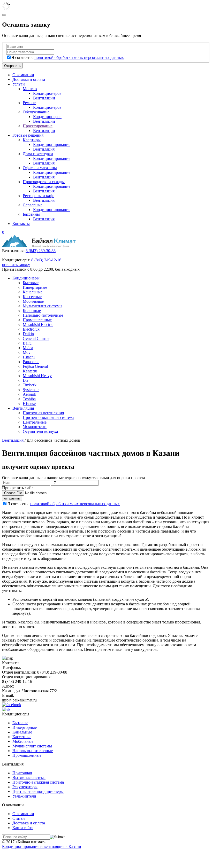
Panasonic (31, 362)
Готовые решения (27, 135)
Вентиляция (44, 149)
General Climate (36, 338)
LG (25, 380)
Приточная (22, 773)
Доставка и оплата (28, 79)
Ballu (27, 343)
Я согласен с (67, 57)
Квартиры (32, 140)
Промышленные (37, 320)
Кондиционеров (47, 93)
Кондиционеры (26, 278)
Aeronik (29, 394)
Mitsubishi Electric (38, 324)
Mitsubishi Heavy (37, 375)
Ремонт (29, 102)
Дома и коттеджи (38, 154)
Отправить (12, 66)
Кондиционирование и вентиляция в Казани (41, 846)
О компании (23, 75)
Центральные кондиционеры (38, 791)
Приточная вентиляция (43, 413)
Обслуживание (36, 112)
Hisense (29, 403)
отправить (12, 498)
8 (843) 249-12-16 (46, 260)
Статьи (18, 818)
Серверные (32, 205)
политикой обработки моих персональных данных (79, 57)
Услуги (18, 84)
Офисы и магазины (40, 168)
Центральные (35, 422)
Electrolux (31, 329)
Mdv (27, 352)
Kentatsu (30, 371)
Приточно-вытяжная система (48, 417)
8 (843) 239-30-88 (41, 250)
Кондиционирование (51, 144)
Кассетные (32, 296)
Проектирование (37, 126)
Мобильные (33, 301)
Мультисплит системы (42, 306)
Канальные (32, 292)
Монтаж (30, 89)
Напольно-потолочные (43, 315)
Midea (28, 348)
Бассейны (31, 214)
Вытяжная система (29, 777)
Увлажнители (35, 427)
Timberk (29, 385)
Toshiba (29, 399)
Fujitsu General (35, 366)
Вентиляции (44, 98)
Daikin (28, 334)
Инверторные (35, 287)
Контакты (21, 223)
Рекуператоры (24, 787)
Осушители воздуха (40, 431)
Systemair (31, 389)
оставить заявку (16, 264)
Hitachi (29, 357)
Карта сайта (22, 827)
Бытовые (31, 282)
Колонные (32, 310)
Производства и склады (44, 181)
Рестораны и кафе (38, 195)
